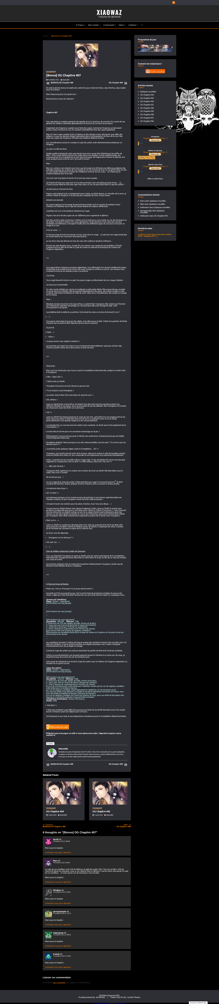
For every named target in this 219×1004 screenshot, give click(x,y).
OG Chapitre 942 (147, 101)
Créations (132, 25)
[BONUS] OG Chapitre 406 (62, 83)
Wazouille (66, 80)
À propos (79, 25)
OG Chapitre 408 (116, 83)
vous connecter (59, 983)
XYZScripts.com (121, 1003)
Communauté (108, 25)
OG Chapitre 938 (147, 114)
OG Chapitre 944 (55, 811)
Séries (121, 25)
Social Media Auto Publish (101, 1003)
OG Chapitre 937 (147, 118)
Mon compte (93, 25)
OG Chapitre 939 (147, 111)
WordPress (100, 997)
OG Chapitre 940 (147, 108)
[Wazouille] (52, 757)
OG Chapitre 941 (147, 105)
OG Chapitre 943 (101, 811)
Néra (142, 204)
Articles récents (61, 743)
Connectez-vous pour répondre (58, 852)
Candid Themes (133, 997)
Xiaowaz (109, 12)
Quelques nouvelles (148, 92)
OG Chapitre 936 (147, 121)
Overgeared (51, 71)
